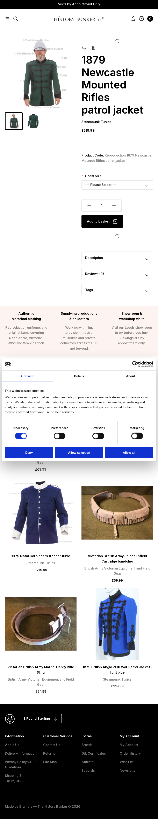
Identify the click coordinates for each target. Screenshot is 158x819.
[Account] (133, 19)
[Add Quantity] (114, 206)
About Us (12, 745)
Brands (86, 745)
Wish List (127, 762)
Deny (29, 452)
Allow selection (79, 452)
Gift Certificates (93, 753)
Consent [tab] (27, 376)
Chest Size (93, 176)
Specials (88, 770)
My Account (129, 745)
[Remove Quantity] (89, 206)
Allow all (129, 452)
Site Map (50, 762)
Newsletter (128, 770)
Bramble (26, 806)
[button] (14, 121)
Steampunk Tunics (96, 122)
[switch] (59, 436)
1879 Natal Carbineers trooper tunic (40, 556)
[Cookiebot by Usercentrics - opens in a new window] (135, 364)
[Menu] (7, 18)
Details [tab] (79, 376)
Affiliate (87, 762)
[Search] (15, 18)
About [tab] (130, 376)
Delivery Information (20, 753)
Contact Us (51, 745)
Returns (49, 753)
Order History (130, 753)
